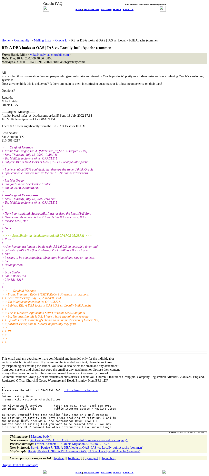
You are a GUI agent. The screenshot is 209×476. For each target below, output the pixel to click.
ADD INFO (106, 9)
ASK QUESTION (91, 9)
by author (108, 458)
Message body (40, 436)
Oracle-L (61, 40)
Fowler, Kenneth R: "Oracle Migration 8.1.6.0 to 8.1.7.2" (72, 444)
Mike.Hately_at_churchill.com (49, 54)
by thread (74, 458)
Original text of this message (20, 465)
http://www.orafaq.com (81, 390)
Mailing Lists (42, 40)
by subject (91, 458)
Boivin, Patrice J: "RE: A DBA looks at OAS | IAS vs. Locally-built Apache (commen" (87, 447)
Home (6, 40)
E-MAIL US (128, 9)
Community (21, 40)
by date (59, 458)
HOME (79, 9)
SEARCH (117, 9)
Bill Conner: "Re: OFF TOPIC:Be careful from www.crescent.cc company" (79, 440)
